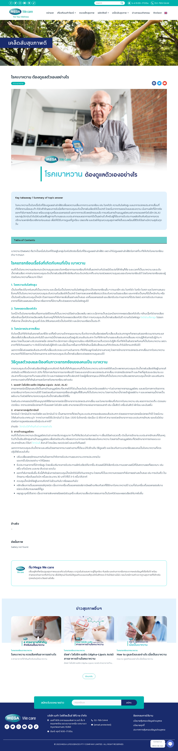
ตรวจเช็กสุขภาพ (86, 12)
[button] (154, 83)
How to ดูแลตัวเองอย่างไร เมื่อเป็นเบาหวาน (142, 654)
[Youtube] (25, 3)
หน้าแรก (50, 12)
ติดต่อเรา (157, 12)
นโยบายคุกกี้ (138, 725)
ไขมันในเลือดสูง (148, 317)
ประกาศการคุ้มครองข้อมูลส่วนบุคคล (149, 729)
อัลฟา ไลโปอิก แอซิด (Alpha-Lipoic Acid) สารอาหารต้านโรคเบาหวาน (88, 656)
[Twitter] (15, 3)
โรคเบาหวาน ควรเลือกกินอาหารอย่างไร (33, 654)
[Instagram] (20, 3)
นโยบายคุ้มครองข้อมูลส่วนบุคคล (147, 720)
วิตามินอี (36, 443)
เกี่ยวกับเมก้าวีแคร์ (65, 12)
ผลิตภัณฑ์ (102, 12)
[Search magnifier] (121, 3)
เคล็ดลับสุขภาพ (119, 12)
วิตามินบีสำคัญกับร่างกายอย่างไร (35, 426)
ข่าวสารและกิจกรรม (141, 12)
